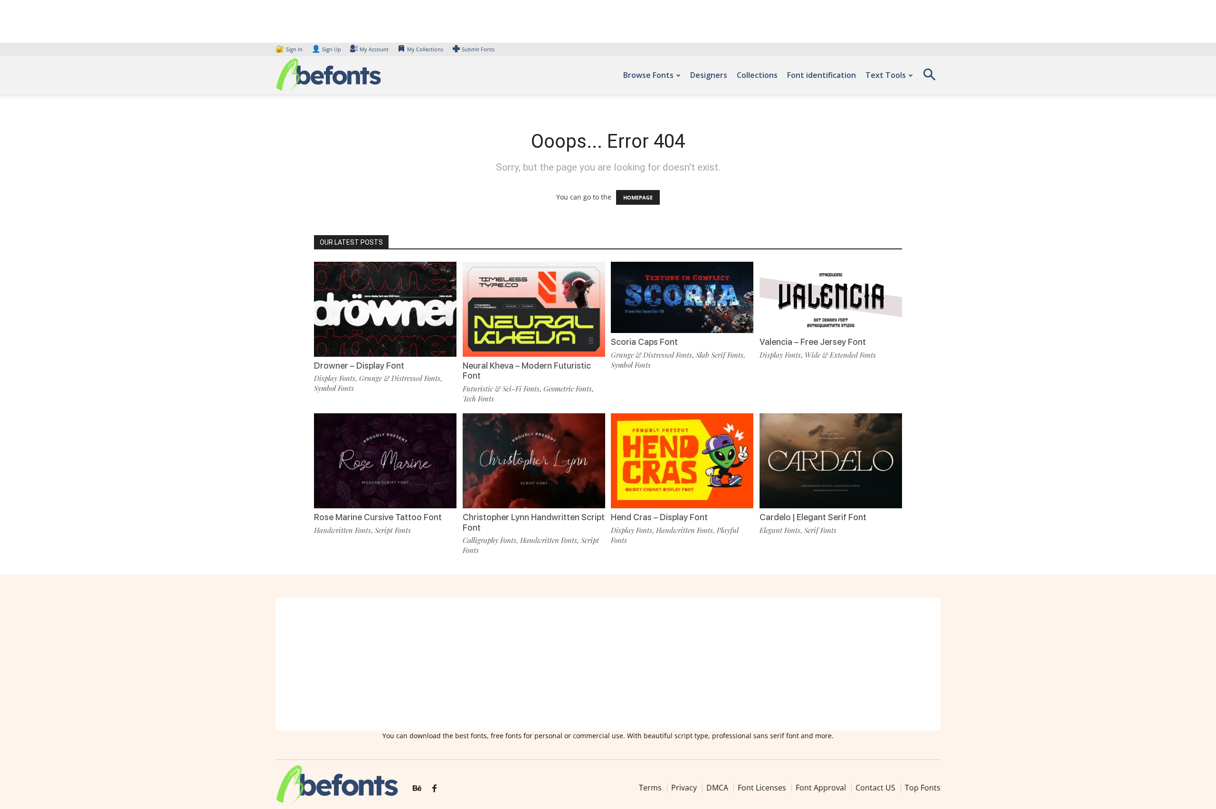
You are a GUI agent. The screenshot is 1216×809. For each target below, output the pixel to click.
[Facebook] (434, 788)
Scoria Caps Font (644, 342)
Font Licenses (762, 787)
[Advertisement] (608, 664)
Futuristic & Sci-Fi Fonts (501, 388)
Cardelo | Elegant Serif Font (813, 517)
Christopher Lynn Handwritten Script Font (534, 522)
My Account (374, 49)
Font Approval (821, 787)
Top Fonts (922, 787)
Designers (708, 75)
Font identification (821, 75)
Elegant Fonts (780, 530)
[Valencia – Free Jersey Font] (831, 296)
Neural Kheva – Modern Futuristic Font (527, 371)
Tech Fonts (478, 398)
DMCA (717, 787)
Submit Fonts (478, 49)
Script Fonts (393, 530)
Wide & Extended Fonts (840, 355)
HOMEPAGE (638, 197)
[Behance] (417, 788)
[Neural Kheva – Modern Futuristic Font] (534, 308)
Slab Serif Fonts (719, 355)
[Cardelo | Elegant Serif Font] (831, 460)
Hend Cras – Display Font (659, 517)
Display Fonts (334, 378)
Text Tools (885, 75)
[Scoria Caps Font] (682, 296)
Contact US (875, 787)
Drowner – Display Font (359, 366)
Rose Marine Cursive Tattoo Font (378, 517)
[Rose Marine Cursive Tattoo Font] (385, 460)
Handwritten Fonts (342, 530)
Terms (650, 787)
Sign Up (326, 49)
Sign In (290, 49)
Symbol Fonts (334, 388)
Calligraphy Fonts (489, 540)
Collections (757, 75)
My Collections (425, 49)
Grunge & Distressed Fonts (399, 378)
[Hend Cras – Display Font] (682, 460)
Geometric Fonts (567, 388)
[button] (929, 77)
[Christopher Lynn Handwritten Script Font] (534, 460)
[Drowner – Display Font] (385, 308)
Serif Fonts (820, 530)
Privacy (684, 787)
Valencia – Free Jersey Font (813, 342)
